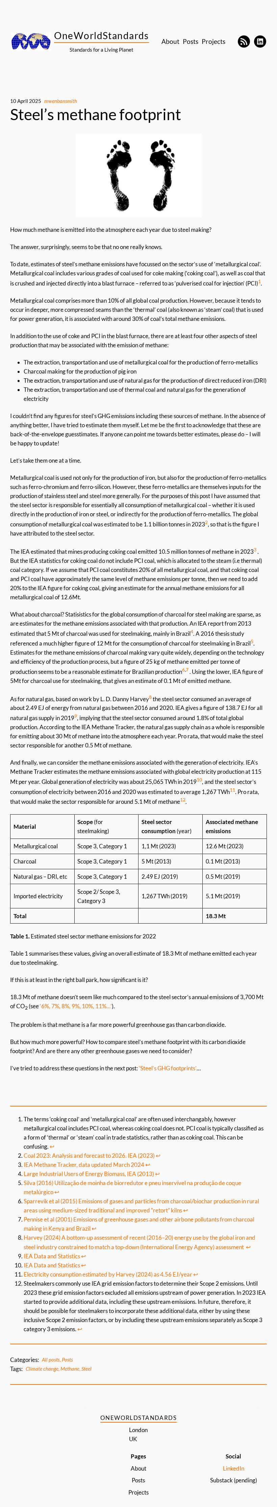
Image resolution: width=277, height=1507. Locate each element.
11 (232, 790)
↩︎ (52, 1146)
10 (199, 780)
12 (182, 799)
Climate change (42, 1369)
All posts (51, 1360)
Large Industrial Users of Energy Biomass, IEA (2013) (89, 1173)
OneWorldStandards (101, 35)
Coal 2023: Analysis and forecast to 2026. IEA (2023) (89, 1155)
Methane (69, 1369)
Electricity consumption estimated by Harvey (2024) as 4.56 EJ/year (108, 1274)
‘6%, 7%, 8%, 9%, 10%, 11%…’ (76, 1006)
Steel (86, 1369)
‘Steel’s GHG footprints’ (168, 1068)
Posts (67, 1360)
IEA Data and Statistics (52, 1256)
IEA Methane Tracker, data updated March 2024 (84, 1164)
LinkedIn (233, 1468)
